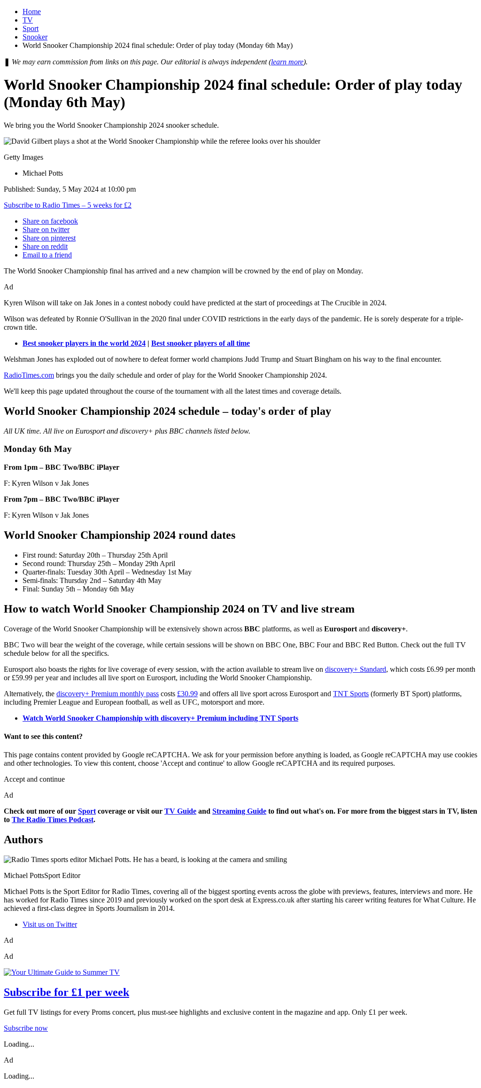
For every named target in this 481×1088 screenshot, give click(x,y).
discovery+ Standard (355, 669)
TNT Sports (351, 694)
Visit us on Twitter (50, 924)
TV (28, 20)
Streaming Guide (239, 811)
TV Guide (180, 811)
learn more (287, 62)
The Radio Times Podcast (52, 820)
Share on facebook (50, 221)
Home (32, 12)
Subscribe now (26, 1028)
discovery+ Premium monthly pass (107, 694)
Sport (31, 28)
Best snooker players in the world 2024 (84, 343)
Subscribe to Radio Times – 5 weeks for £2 (68, 205)
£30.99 (187, 694)
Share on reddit (45, 246)
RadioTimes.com (29, 375)
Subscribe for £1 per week (66, 992)
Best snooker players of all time (200, 343)
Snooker (35, 37)
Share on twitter (46, 229)
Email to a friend (47, 255)
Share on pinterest (49, 238)
